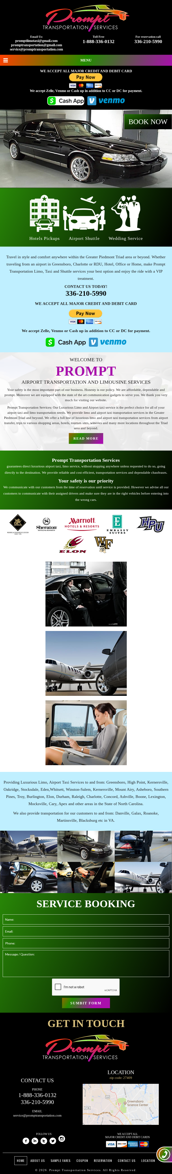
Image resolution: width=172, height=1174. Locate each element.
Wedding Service (126, 238)
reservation (103, 1160)
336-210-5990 (148, 41)
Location (148, 1160)
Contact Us (126, 1160)
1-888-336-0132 (98, 41)
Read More (86, 438)
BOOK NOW (148, 122)
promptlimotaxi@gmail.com (36, 41)
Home (21, 1160)
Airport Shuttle (84, 238)
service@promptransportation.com (36, 49)
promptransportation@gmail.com (36, 45)
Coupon (82, 1160)
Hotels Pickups (44, 238)
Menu (86, 60)
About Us (37, 1160)
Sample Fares (61, 1160)
